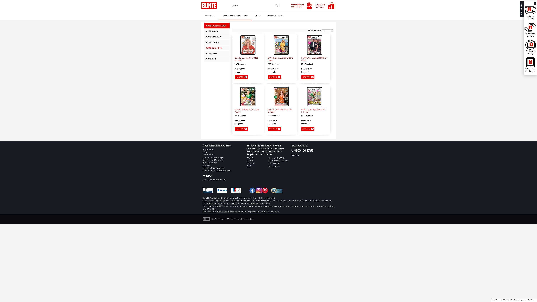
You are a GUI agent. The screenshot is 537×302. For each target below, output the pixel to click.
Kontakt (206, 165)
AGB (205, 152)
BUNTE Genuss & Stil (214, 48)
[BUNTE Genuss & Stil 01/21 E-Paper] (248, 106)
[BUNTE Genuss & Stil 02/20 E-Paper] (281, 106)
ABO (258, 15)
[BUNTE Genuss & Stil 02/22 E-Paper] (248, 54)
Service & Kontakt (299, 145)
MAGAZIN (210, 15)
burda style (273, 166)
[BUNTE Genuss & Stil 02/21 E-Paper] (314, 54)
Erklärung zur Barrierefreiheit (217, 170)
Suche (235, 6)
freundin (251, 163)
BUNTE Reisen (211, 53)
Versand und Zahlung (213, 160)
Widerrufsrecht (210, 162)
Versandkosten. (528, 300)
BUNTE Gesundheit (213, 37)
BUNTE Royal (211, 59)
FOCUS (250, 158)
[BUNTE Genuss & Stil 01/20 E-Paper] (314, 106)
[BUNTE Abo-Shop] (209, 5)
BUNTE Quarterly (212, 42)
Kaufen (240, 77)
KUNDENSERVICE (276, 15)
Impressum (208, 149)
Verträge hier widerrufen (214, 179)
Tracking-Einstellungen (213, 157)
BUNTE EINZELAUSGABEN (235, 15)
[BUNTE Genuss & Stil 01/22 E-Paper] (281, 54)
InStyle (250, 160)
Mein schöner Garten (278, 160)
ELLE (249, 166)
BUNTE (219, 206)
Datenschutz (209, 154)
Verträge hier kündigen (213, 168)
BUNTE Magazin (212, 31)
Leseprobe (239, 72)
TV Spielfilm (273, 163)
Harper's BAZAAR (276, 158)
